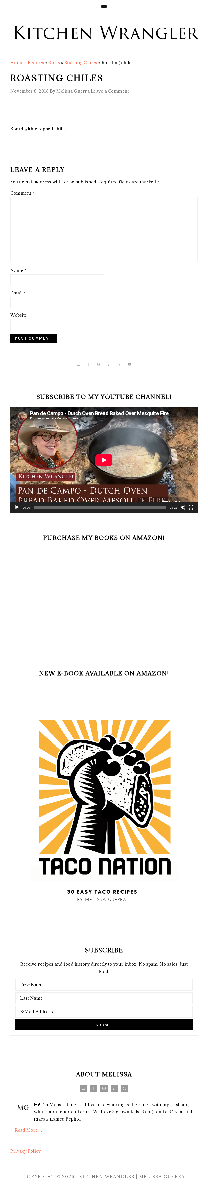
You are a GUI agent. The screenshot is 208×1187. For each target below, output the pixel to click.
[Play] (17, 507)
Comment (22, 193)
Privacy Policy (25, 1151)
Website (18, 315)
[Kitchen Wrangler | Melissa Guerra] (104, 47)
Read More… (28, 1130)
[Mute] (182, 507)
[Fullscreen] (191, 507)
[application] (104, 460)
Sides (54, 62)
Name (18, 270)
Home (16, 62)
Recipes (36, 62)
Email (18, 293)
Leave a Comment (110, 91)
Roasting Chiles (80, 62)
